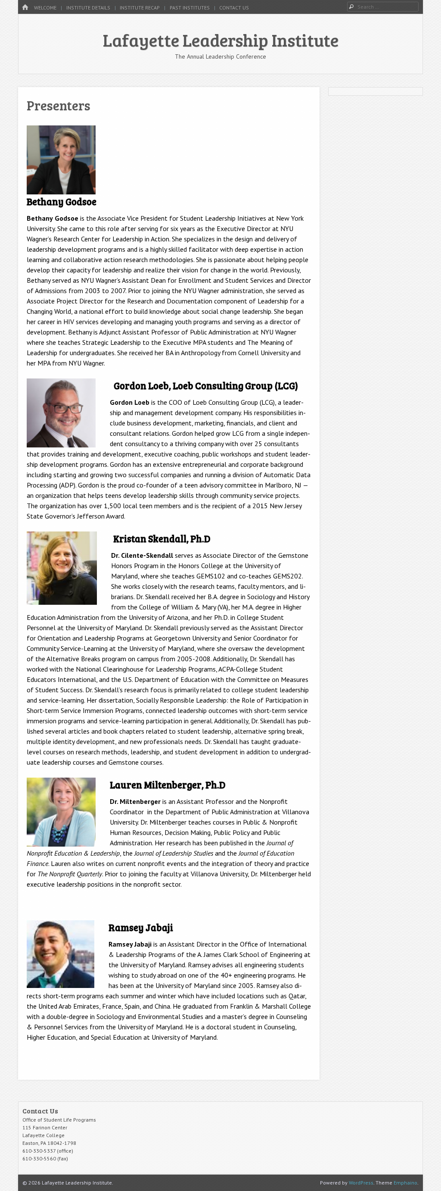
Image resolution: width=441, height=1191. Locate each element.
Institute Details (88, 7)
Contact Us (234, 7)
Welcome (45, 7)
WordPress (361, 1182)
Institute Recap (140, 7)
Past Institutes (190, 7)
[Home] (25, 7)
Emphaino (405, 1182)
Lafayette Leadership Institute (221, 39)
